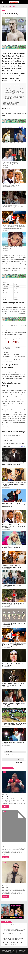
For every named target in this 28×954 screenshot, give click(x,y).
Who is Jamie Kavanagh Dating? (10, 103)
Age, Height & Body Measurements (11, 102)
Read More (5, 806)
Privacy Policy (22, 950)
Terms (12, 950)
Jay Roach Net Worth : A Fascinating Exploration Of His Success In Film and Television (14, 934)
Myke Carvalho (6, 846)
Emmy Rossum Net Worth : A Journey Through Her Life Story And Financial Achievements (14, 930)
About (3, 950)
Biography (5, 99)
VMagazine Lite (14, 952)
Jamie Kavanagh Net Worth (9, 101)
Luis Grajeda (5, 887)
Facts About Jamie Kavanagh (10, 104)
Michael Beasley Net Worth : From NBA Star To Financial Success (14, 925)
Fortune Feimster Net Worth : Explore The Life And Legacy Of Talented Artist (14, 943)
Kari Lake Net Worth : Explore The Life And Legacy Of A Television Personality (13, 939)
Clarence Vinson (6, 796)
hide (18, 85)
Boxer (4, 10)
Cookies (17, 950)
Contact (8, 950)
